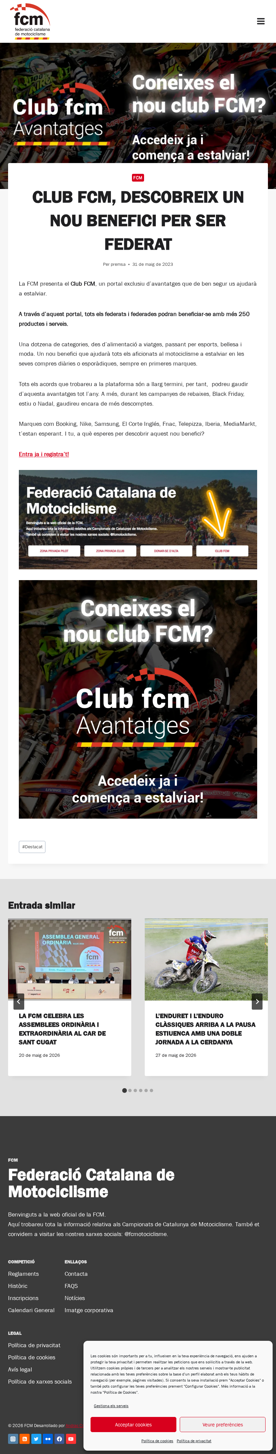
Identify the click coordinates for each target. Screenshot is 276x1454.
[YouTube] (71, 1439)
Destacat (32, 846)
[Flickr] (48, 1439)
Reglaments (23, 1273)
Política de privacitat (194, 1441)
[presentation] (69, 959)
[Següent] (257, 1001)
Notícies (75, 1298)
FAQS (71, 1286)
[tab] (124, 1090)
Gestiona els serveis (111, 1405)
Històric (17, 1286)
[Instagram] (13, 1439)
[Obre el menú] (260, 21)
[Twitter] (36, 1439)
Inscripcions (23, 1298)
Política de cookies (157, 1441)
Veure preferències (223, 1424)
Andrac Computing (83, 1425)
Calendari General (31, 1310)
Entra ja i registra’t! (44, 454)
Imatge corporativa (89, 1310)
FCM (138, 177)
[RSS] (25, 1439)
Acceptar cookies (133, 1424)
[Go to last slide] (18, 1001)
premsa (118, 264)
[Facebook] (60, 1439)
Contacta (76, 1273)
